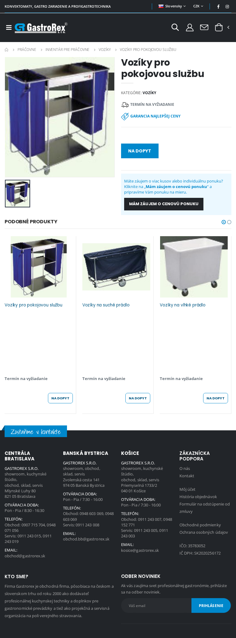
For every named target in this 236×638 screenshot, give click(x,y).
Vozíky (105, 49)
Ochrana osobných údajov (203, 532)
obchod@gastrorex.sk (25, 556)
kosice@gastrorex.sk (140, 550)
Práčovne (27, 49)
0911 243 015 (29, 536)
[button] (175, 28)
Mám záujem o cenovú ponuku (164, 204)
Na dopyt (139, 151)
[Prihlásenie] (190, 27)
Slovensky (173, 6)
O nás (184, 468)
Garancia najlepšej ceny (155, 116)
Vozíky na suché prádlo (106, 305)
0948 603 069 (91, 513)
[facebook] (218, 6)
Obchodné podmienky (200, 525)
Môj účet (187, 489)
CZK (196, 6)
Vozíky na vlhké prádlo (183, 305)
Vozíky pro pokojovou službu (33, 305)
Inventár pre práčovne (67, 49)
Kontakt (186, 476)
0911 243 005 (146, 530)
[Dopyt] (204, 27)
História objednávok (198, 496)
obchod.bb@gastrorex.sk (86, 539)
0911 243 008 (87, 525)
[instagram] (227, 6)
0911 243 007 (150, 519)
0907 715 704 (33, 525)
